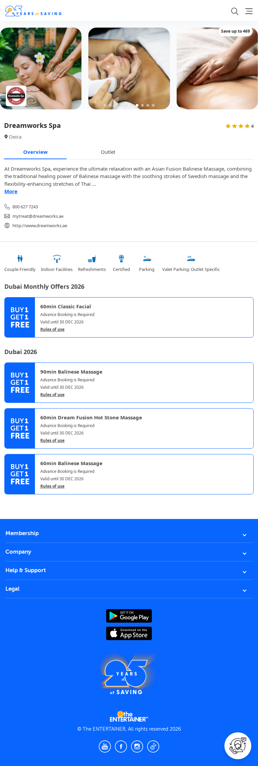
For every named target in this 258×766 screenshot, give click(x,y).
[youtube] (105, 746)
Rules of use (52, 329)
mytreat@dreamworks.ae (37, 216)
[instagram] (137, 746)
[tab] (9, 500)
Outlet (108, 151)
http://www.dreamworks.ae (39, 225)
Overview (35, 151)
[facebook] (121, 746)
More (10, 191)
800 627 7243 (25, 207)
